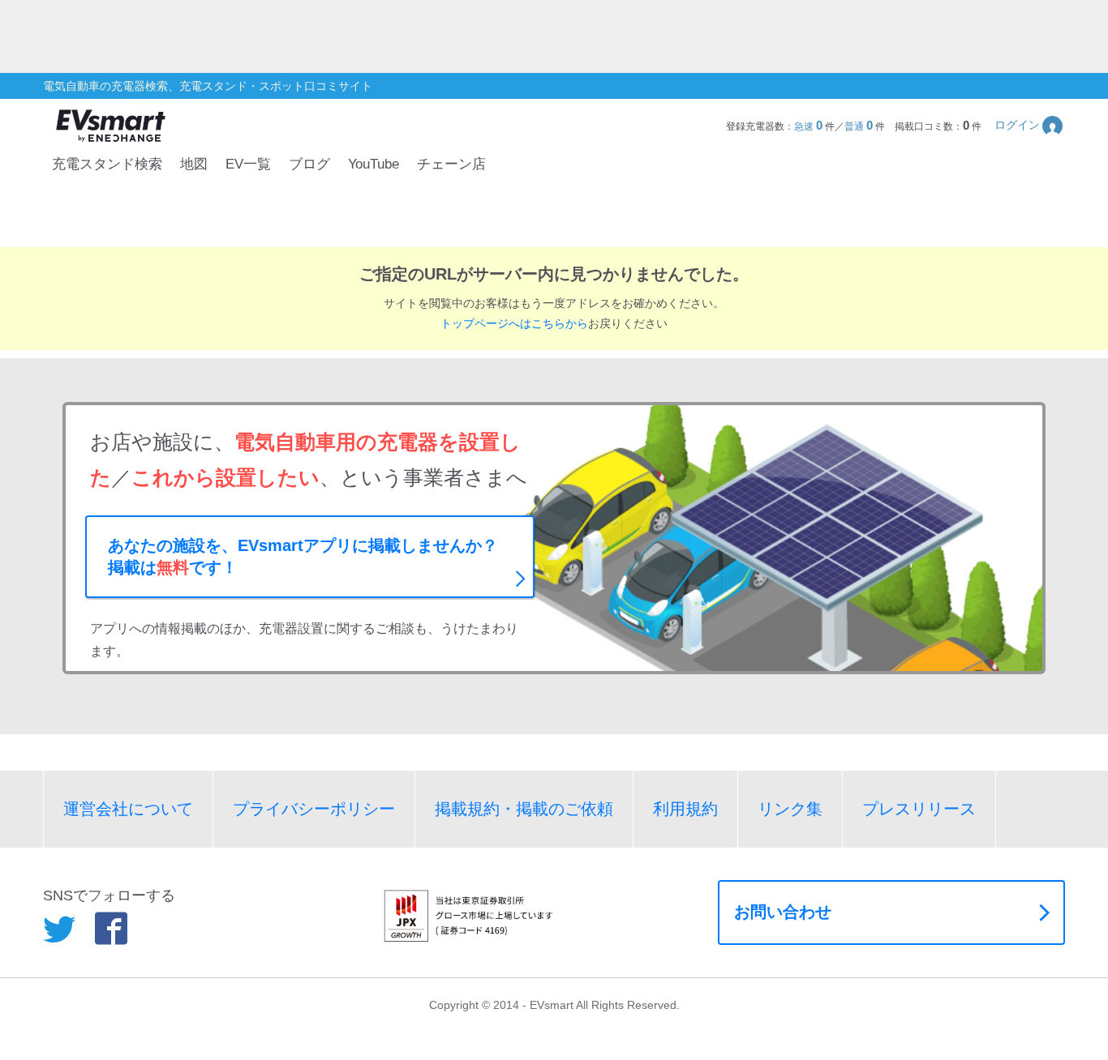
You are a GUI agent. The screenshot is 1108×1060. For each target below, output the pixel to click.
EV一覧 (248, 164)
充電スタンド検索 (107, 164)
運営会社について (128, 809)
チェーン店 (451, 164)
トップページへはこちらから (514, 323)
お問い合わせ (782, 912)
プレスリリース (919, 809)
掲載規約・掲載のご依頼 (524, 809)
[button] (1029, 125)
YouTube (373, 164)
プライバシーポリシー (314, 809)
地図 (194, 164)
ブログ (309, 164)
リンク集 (790, 809)
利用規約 (685, 809)
